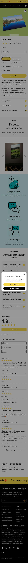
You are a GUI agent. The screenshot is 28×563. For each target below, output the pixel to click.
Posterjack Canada (14, 284)
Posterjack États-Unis (14, 288)
